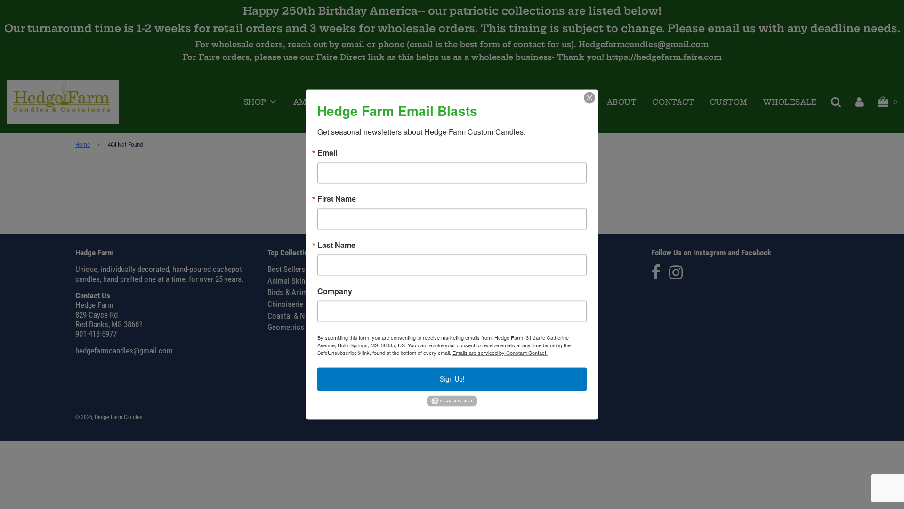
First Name (336, 199)
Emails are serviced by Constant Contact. (500, 352)
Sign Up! (452, 379)
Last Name (336, 245)
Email (327, 152)
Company (334, 291)
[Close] (589, 98)
